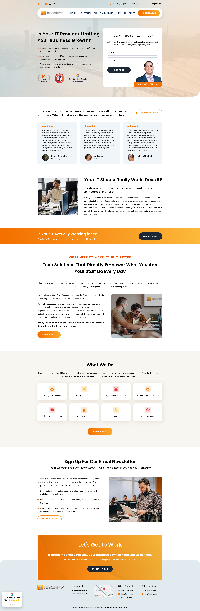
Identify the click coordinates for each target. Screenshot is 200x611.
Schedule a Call (149, 13)
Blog (41, 4)
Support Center (53, 4)
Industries (121, 13)
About (132, 13)
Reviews (73, 13)
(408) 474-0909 (127, 590)
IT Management (106, 13)
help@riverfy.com (127, 594)
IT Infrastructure (89, 13)
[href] (104, 590)
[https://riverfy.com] (52, 13)
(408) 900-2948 (150, 590)
